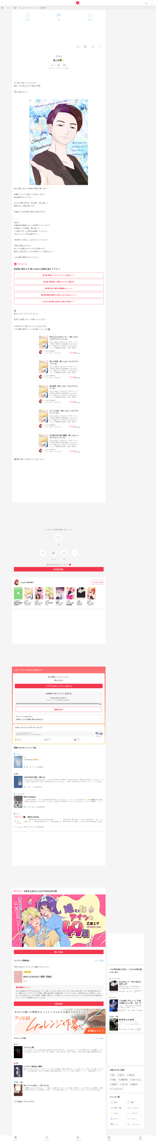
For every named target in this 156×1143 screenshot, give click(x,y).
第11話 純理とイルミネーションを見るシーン (59, 275)
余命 (113, 1079)
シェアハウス (116, 1089)
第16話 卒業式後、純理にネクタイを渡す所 (58, 282)
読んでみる (58, 952)
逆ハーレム (135, 1079)
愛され (130, 1075)
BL (112, 1075)
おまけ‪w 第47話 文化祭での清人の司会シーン (59, 301)
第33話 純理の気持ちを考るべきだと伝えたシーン (59, 295)
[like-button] (100, 46)
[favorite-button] (92, 46)
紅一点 (123, 1084)
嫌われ (133, 1084)
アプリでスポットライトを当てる (59, 686)
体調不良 (123, 1079)
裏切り (113, 1084)
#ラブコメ (18, 891)
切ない (120, 1075)
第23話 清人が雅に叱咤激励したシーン (59, 288)
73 (53, 65)
